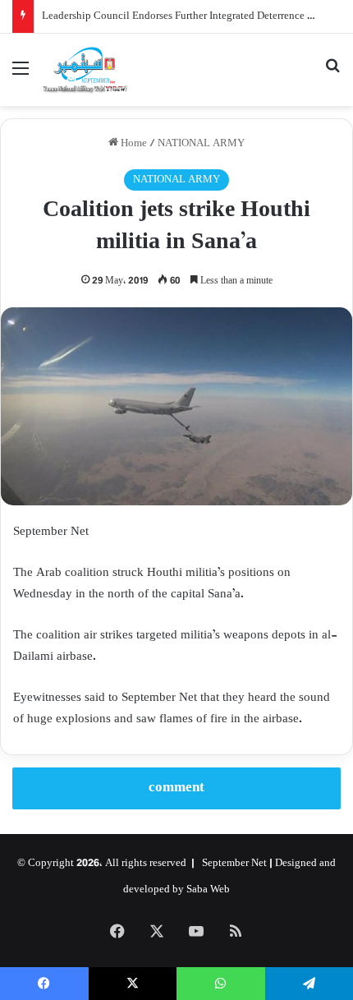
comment (176, 788)
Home (132, 144)
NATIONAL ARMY (201, 144)
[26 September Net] (85, 69)
